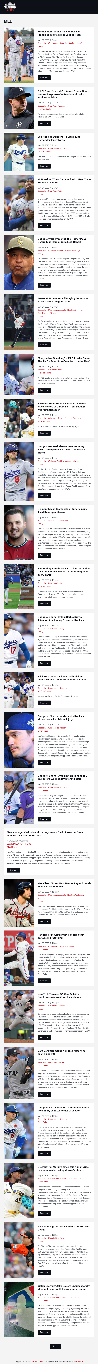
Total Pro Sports (44, 109)
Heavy (40, 46)
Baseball (41, 43)
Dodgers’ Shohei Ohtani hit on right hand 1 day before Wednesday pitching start (63, 777)
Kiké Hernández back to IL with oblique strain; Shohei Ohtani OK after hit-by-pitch (62, 678)
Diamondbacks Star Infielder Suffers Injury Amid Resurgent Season (62, 510)
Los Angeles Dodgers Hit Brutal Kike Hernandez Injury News (59, 138)
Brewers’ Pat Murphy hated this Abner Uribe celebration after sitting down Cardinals (63, 1168)
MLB (47, 43)
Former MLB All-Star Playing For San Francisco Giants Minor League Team (59, 33)
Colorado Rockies (56, 250)
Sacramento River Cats (58, 43)
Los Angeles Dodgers (58, 148)
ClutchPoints (43, 731)
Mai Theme (78, 1361)
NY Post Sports (44, 421)
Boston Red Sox (68, 310)
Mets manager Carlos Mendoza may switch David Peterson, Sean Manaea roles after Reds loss (45, 834)
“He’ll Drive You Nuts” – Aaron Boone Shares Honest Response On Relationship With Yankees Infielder (64, 94)
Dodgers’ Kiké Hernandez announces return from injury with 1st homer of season (63, 1109)
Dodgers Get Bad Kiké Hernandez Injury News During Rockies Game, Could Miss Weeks (61, 449)
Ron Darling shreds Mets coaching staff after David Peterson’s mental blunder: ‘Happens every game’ (64, 571)
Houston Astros (55, 946)
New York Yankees (57, 106)
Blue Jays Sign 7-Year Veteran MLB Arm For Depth (63, 1228)
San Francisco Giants (77, 43)
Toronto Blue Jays (56, 1238)
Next (54, 1346)
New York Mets (55, 191)
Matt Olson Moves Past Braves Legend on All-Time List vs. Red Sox (64, 885)
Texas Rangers (68, 946)
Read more (45, 78)
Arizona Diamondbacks (58, 520)
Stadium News (37, 1361)
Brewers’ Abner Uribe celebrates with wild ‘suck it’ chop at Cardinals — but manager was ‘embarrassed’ (62, 406)
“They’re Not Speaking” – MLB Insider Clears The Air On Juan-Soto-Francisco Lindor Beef (64, 360)
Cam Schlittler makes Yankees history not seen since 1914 (62, 1052)
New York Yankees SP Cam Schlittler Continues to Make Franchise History (59, 996)
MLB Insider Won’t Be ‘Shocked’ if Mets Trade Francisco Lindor (64, 181)
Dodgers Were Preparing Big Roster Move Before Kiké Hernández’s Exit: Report (62, 240)
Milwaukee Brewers (57, 418)
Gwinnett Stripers (49, 313)
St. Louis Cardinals (73, 418)
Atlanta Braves (55, 310)
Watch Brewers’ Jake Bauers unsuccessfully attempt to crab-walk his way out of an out (64, 1287)
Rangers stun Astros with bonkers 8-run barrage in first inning (61, 936)
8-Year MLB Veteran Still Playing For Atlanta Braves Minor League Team (63, 300)
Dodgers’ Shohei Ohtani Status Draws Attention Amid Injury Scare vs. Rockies (61, 618)
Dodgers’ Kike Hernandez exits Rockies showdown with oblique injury (61, 718)
